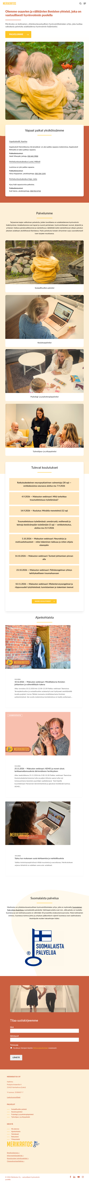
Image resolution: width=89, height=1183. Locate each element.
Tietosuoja (14, 1045)
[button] (85, 3)
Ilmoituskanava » (13, 1153)
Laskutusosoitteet (13, 1097)
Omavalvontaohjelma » (15, 1161)
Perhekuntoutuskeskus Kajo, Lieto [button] (23, 179)
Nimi (12, 1027)
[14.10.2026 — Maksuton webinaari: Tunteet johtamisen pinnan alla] (44, 557)
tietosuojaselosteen (40, 1048)
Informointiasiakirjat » (15, 1156)
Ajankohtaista (15, 628)
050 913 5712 (35, 191)
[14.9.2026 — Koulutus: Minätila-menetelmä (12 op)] (44, 510)
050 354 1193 (40, 174)
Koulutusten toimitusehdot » (18, 1158)
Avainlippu (20, 910)
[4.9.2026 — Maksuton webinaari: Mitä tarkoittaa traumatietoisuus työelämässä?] (44, 498)
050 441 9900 (32, 156)
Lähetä (16, 1057)
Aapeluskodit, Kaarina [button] (18, 141)
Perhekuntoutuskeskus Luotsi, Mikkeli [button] (24, 162)
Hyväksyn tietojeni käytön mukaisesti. (35, 1048)
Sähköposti (15, 1036)
